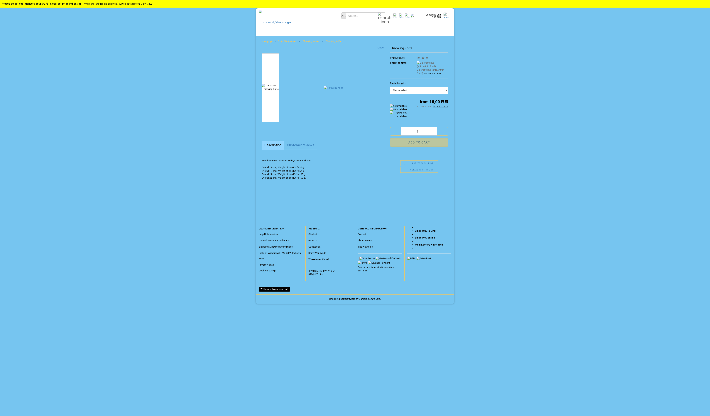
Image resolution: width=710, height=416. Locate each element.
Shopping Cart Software (342, 298)
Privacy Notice (266, 264)
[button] (395, 131)
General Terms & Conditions (274, 240)
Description (272, 145)
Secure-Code (387, 267)
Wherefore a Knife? (318, 259)
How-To (312, 240)
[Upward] (10, 410)
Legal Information (268, 234)
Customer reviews (300, 145)
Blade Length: (398, 83)
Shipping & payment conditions (276, 246)
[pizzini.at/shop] (297, 22)
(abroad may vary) (433, 73)
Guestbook (314, 246)
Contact (362, 234)
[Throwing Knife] (333, 87)
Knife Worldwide (317, 253)
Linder (381, 47)
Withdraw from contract (274, 289)
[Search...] (381, 16)
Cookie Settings (267, 270)
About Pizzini (365, 240)
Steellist (312, 234)
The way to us (365, 246)
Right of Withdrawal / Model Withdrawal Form (280, 256)
